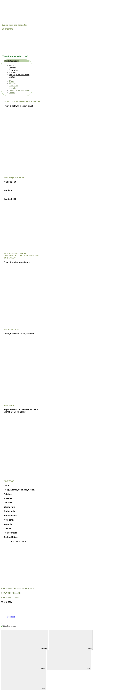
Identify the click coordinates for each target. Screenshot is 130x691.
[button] (16, 69)
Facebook (11, 617)
